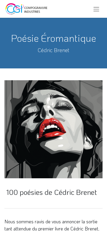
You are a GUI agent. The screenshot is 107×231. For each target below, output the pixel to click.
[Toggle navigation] (96, 8)
